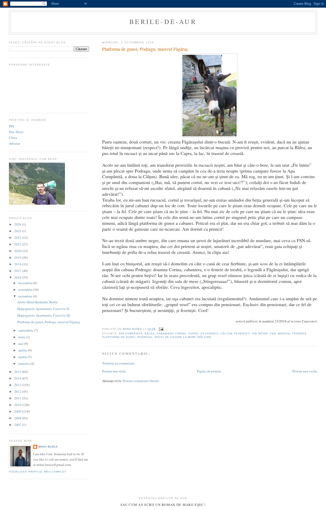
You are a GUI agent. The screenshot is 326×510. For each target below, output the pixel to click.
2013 (18, 385)
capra (193, 333)
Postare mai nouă (114, 371)
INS (11, 126)
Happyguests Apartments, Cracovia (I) (43, 308)
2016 (18, 277)
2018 (18, 264)
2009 (18, 411)
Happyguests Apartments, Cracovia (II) (43, 315)
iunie (22, 337)
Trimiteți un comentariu (118, 363)
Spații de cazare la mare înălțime (182, 337)
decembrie (25, 283)
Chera (13, 137)
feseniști (242, 333)
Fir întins (260, 333)
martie (23, 357)
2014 (18, 378)
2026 (18, 224)
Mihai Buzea (48, 446)
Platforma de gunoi (118, 337)
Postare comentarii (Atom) (141, 380)
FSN (273, 333)
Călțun (226, 333)
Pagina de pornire (209, 371)
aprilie (23, 350)
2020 (18, 251)
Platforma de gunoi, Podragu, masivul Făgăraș (48, 322)
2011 (18, 398)
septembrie (26, 330)
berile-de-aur (163, 21)
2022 (18, 237)
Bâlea (150, 333)
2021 (18, 244)
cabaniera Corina (171, 333)
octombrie (25, 296)
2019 (18, 257)
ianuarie (24, 363)
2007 (18, 424)
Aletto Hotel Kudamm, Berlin (37, 302)
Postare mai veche (304, 371)
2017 (18, 270)
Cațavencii (209, 333)
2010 (18, 404)
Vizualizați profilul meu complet (37, 471)
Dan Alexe (16, 131)
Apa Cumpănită (131, 333)
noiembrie (25, 289)
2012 (18, 391)
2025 (18, 231)
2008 (18, 418)
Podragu (145, 337)
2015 (18, 371)
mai (21, 343)
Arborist (14, 143)
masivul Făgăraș (292, 333)
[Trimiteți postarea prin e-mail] (161, 329)
